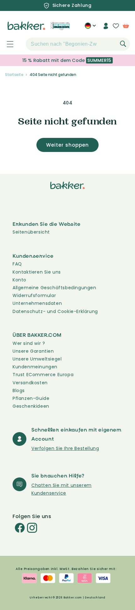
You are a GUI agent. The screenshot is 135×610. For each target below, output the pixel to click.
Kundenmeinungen (35, 367)
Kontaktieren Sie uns (37, 272)
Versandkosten (30, 383)
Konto (19, 280)
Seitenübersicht (31, 232)
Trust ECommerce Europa (43, 374)
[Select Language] (90, 28)
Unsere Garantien (33, 351)
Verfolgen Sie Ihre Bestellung (65, 448)
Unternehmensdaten (37, 303)
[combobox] (78, 44)
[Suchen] (123, 44)
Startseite (14, 74)
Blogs (19, 390)
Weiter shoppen (67, 145)
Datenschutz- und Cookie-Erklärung (55, 311)
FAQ (17, 264)
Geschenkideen (31, 406)
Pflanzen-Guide (31, 398)
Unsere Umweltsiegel (37, 359)
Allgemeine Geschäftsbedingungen (54, 288)
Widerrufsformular (34, 295)
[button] (6, 44)
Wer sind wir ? (29, 343)
